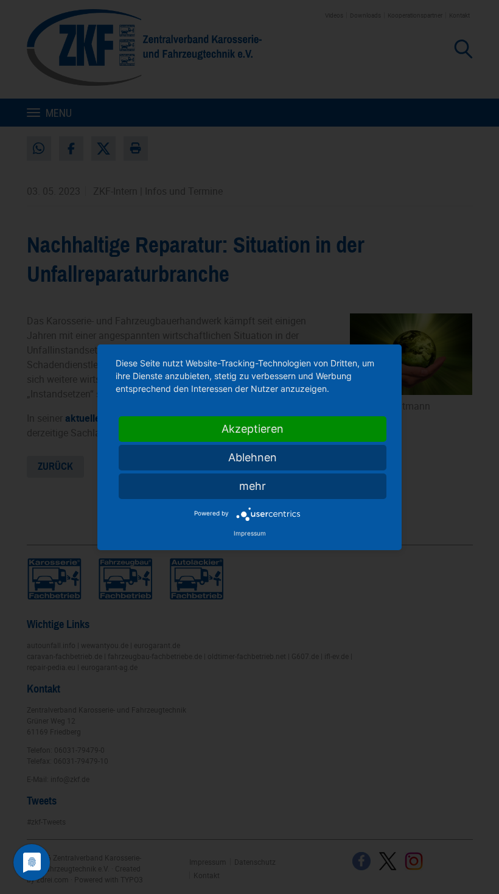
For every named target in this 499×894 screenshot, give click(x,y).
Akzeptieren (253, 428)
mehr (252, 486)
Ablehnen (252, 457)
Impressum (250, 533)
